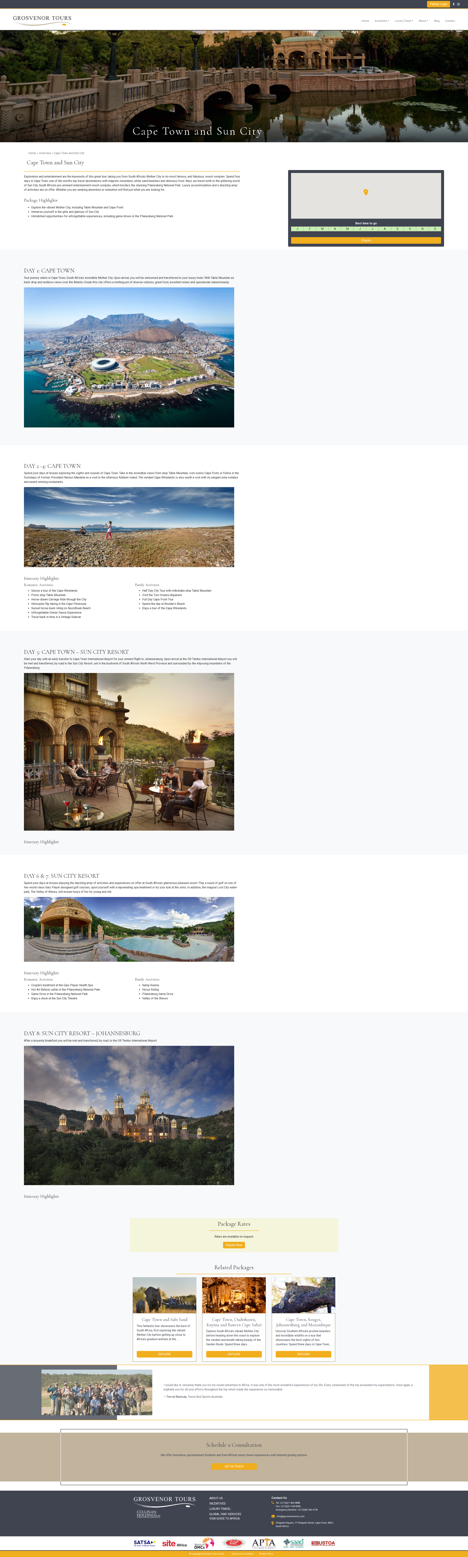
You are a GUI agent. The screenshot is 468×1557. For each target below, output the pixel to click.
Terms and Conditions (242, 1554)
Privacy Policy (266, 1554)
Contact (450, 20)
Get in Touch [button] (234, 1466)
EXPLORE (164, 1354)
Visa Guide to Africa (224, 1518)
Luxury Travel (403, 20)
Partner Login (438, 4)
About (422, 20)
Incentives (381, 20)
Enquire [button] (366, 240)
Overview (45, 153)
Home (365, 20)
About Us (216, 1498)
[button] (366, 192)
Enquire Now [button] (234, 1245)
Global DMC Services (225, 1514)
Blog (436, 20)
